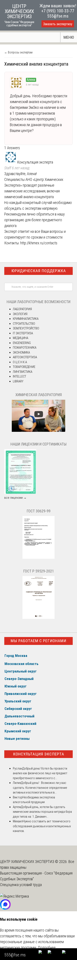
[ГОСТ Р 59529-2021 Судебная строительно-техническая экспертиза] (38, 618)
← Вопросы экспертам (18, 52)
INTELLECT (19, 376)
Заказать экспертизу (57, 24)
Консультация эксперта (38, 754)
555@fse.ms (57, 16)
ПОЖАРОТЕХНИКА (24, 347)
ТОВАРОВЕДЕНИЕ (24, 367)
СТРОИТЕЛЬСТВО (24, 324)
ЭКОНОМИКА (21, 352)
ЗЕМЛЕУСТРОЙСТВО (26, 328)
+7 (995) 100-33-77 (57, 10)
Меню (69, 37)
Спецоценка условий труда (21, 884)
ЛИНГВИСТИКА (22, 372)
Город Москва (15, 655)
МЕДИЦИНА (20, 338)
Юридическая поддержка (38, 270)
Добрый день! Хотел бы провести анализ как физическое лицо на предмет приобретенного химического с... (40, 773)
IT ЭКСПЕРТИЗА (23, 333)
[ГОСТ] (38, 558)
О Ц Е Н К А (20, 362)
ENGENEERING (22, 343)
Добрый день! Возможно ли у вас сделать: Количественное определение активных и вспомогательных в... (40, 787)
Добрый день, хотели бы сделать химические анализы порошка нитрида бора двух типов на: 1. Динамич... (42, 811)
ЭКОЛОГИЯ (20, 314)
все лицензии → (15, 498)
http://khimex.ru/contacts (38, 243)
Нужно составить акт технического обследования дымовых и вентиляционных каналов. (42, 826)
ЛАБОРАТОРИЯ (22, 309)
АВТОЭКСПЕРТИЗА (25, 357)
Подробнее (47, 947)
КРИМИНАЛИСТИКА (25, 319)
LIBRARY (18, 381)
